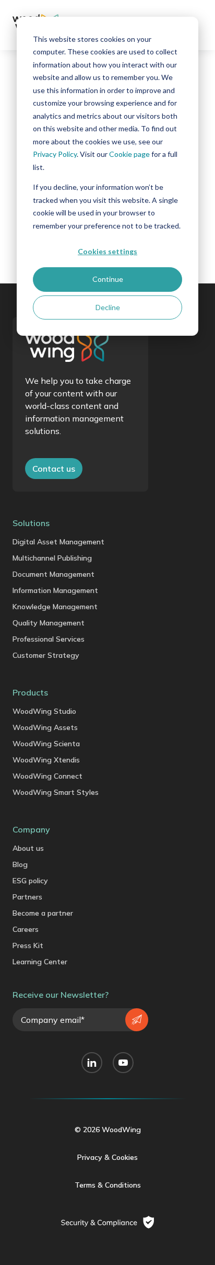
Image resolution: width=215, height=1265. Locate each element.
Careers (26, 929)
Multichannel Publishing (52, 558)
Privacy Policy (55, 154)
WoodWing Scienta (46, 743)
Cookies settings (107, 251)
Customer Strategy (46, 655)
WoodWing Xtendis (46, 760)
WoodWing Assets (45, 727)
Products (30, 692)
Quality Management (49, 623)
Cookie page (129, 154)
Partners (27, 897)
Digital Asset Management (58, 541)
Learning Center (40, 961)
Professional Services (49, 639)
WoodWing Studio (44, 711)
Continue (107, 279)
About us (28, 848)
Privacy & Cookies (107, 1157)
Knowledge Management (55, 606)
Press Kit (28, 945)
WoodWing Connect (47, 776)
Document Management (53, 574)
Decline (107, 307)
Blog (20, 864)
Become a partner (43, 913)
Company (31, 829)
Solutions (31, 523)
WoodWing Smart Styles (56, 792)
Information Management (55, 590)
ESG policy (30, 880)
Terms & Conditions (108, 1185)
